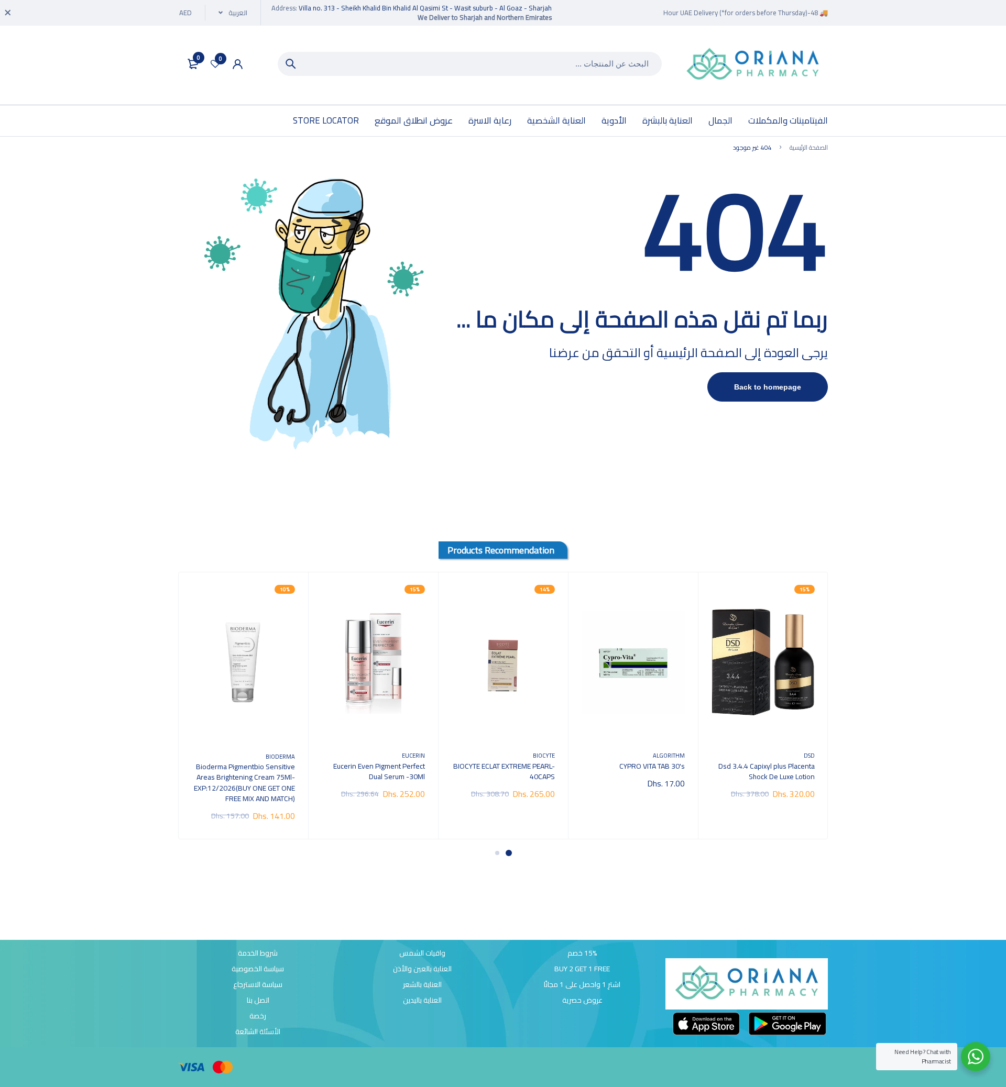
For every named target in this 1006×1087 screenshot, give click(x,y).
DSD (809, 755)
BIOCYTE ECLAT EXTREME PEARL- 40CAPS (504, 771)
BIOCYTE (544, 755)
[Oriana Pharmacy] (752, 65)
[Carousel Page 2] (497, 853)
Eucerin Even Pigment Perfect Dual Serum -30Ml (379, 771)
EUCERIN (413, 755)
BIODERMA (280, 756)
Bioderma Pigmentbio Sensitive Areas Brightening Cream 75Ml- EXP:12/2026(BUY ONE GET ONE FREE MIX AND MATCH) (244, 782)
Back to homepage (767, 387)
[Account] (237, 64)
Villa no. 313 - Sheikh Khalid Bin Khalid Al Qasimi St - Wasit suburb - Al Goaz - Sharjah (425, 8)
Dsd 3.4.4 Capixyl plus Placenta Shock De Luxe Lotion (766, 771)
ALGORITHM (669, 755)
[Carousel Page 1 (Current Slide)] (509, 853)
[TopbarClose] (8, 12)
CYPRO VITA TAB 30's (652, 766)
